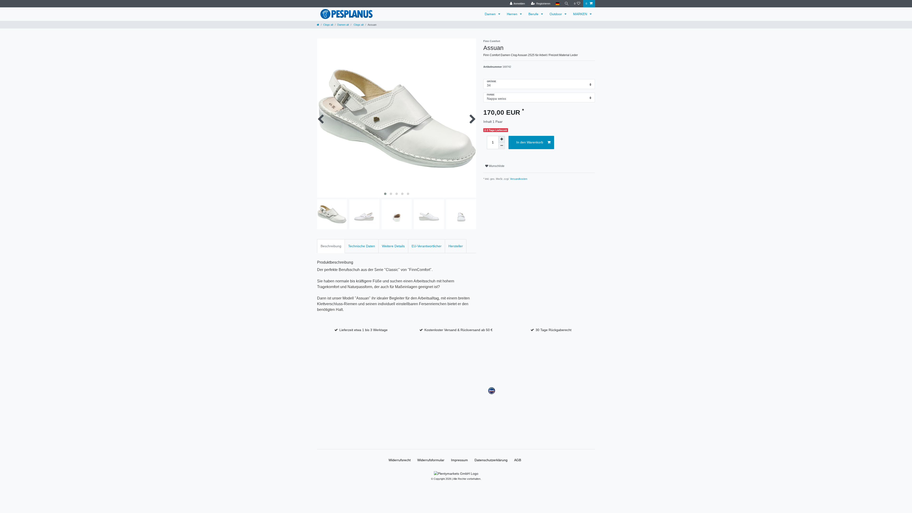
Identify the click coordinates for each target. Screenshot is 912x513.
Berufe (533, 14)
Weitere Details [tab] (393, 246)
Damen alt (343, 24)
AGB (517, 460)
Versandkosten (518, 178)
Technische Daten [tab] (361, 246)
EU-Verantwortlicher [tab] (427, 246)
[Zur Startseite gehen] (318, 24)
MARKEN (580, 14)
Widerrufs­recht (400, 460)
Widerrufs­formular (430, 460)
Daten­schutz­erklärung (491, 460)
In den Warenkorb (529, 142)
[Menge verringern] (501, 145)
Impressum (459, 460)
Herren (512, 14)
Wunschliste (496, 166)
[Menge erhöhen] (501, 139)
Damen (491, 14)
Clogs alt (328, 24)
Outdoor (556, 14)
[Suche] (566, 3)
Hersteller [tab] (455, 246)
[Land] (557, 3)
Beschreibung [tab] (331, 246)
